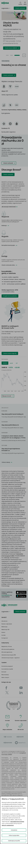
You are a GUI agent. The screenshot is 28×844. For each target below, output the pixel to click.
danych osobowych (8, 825)
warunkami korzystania (17, 821)
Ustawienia (14, 830)
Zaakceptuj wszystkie (14, 840)
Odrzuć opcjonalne (14, 835)
